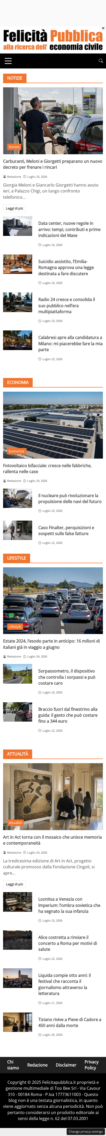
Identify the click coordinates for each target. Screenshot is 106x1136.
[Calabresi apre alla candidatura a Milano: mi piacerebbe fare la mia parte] (17, 340)
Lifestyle (15, 626)
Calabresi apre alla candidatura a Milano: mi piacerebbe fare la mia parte (70, 343)
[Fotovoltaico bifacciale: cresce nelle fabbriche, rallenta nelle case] (53, 425)
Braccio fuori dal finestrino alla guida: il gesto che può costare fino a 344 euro (68, 715)
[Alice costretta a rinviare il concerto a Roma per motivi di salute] (17, 940)
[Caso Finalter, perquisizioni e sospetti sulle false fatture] (17, 530)
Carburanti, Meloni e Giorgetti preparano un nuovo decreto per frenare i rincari (52, 164)
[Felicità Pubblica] (53, 39)
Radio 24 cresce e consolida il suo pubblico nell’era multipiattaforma (66, 305)
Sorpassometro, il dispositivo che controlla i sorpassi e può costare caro (66, 677)
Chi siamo (13, 1065)
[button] (101, 61)
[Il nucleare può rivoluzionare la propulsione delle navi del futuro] (17, 498)
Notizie (14, 146)
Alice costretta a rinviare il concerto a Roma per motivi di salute (67, 943)
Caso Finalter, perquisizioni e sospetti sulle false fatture (66, 530)
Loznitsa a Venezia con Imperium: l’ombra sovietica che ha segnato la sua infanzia (69, 905)
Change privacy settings (86, 1131)
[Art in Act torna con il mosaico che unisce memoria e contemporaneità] (53, 796)
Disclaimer (66, 1065)
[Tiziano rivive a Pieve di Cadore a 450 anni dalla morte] (17, 1022)
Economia (17, 451)
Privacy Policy (92, 1065)
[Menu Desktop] (8, 60)
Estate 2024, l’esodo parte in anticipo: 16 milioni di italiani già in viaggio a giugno (51, 644)
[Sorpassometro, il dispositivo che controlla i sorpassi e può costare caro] (17, 674)
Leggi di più (14, 208)
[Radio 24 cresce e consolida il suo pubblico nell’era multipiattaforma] (17, 302)
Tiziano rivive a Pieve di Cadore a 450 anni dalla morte (69, 1022)
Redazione (37, 1065)
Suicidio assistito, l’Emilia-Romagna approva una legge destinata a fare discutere (66, 267)
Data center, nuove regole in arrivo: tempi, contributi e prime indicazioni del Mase (69, 229)
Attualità (15, 822)
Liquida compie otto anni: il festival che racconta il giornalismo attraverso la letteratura (64, 984)
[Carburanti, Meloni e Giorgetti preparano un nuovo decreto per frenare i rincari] (53, 120)
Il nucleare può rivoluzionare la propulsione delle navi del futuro (70, 498)
